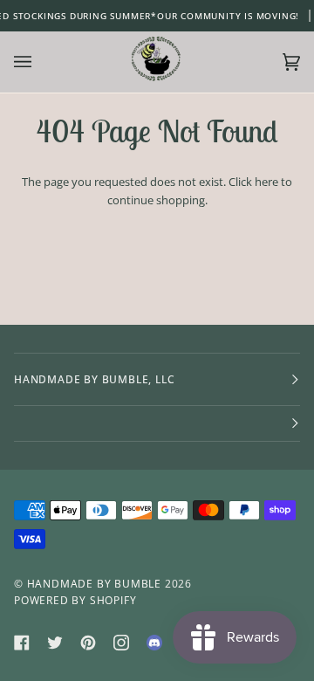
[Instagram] (121, 642)
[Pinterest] (88, 642)
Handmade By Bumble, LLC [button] (94, 379)
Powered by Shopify (75, 600)
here (266, 181)
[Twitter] (55, 642)
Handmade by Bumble (94, 583)
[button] (157, 424)
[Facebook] (22, 642)
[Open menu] (40, 62)
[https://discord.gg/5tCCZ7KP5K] (154, 642)
